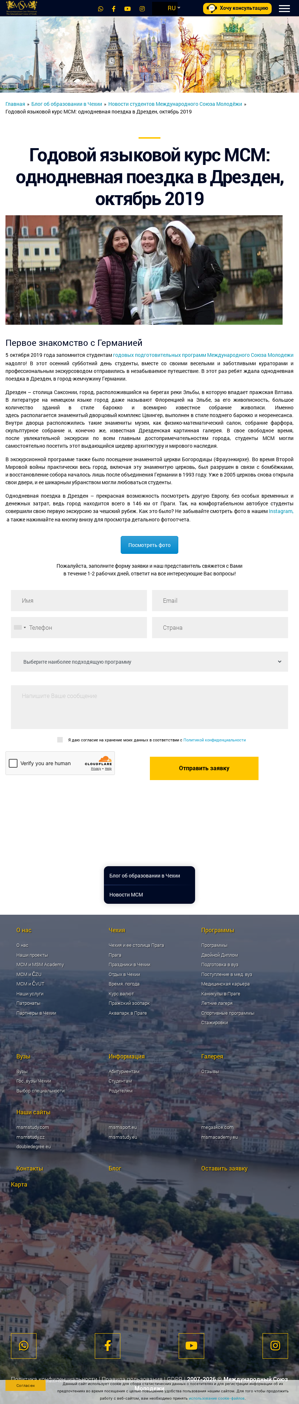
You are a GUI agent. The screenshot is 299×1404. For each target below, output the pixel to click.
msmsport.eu (123, 1127)
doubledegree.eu (33, 1146)
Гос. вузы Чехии (33, 1080)
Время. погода (124, 983)
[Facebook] (113, 8)
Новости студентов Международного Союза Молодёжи (175, 103)
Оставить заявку (224, 1168)
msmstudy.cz (30, 1137)
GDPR (175, 1379)
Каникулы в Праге (220, 993)
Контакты (29, 1168)
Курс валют (121, 993)
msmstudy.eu (123, 1137)
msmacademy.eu (219, 1137)
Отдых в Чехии (124, 974)
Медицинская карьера (225, 983)
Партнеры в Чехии (36, 1013)
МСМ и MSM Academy (40, 964)
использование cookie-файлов (217, 1398)
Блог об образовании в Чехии (66, 103)
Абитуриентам (124, 1071)
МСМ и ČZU (29, 974)
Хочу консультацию (244, 8)
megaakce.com (217, 1127)
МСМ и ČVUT (30, 983)
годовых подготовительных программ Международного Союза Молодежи (203, 354)
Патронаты (28, 1003)
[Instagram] (142, 8)
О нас (22, 945)
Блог (115, 1168)
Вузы (22, 1071)
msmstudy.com (32, 1127)
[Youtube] (128, 8)
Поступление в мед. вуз (226, 974)
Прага (115, 955)
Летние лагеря (217, 1003)
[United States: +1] (19, 627)
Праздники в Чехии (129, 964)
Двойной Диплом (219, 955)
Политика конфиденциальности (54, 1379)
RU (172, 8)
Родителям (121, 1090)
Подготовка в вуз (219, 964)
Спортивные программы (228, 1013)
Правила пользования (132, 1379)
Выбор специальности (40, 1090)
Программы (214, 945)
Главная (15, 103)
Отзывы (210, 1071)
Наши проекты (32, 955)
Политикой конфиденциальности (214, 739)
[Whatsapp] (100, 8)
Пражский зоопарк (129, 1003)
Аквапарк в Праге (128, 1013)
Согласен (25, 1385)
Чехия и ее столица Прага (136, 945)
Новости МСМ (126, 894)
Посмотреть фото (149, 544)
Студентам (120, 1080)
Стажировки (214, 1022)
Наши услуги (29, 993)
